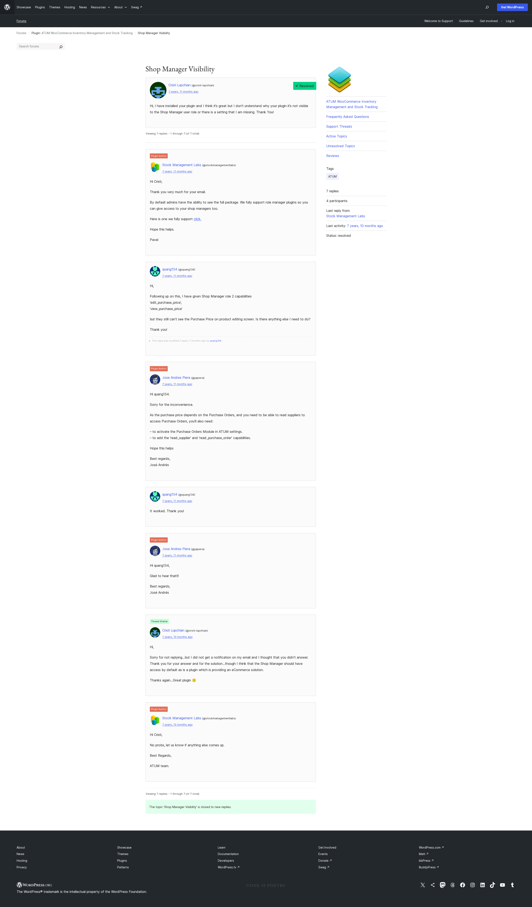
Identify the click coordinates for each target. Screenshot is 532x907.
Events (323, 854)
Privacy (22, 867)
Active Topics (336, 136)
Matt (424, 854)
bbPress (426, 860)
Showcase (124, 847)
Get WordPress (512, 7)
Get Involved (327, 847)
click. (197, 219)
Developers (226, 860)
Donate (325, 860)
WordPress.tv (229, 867)
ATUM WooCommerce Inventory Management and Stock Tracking (87, 33)
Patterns (123, 867)
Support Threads (339, 126)
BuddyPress (429, 867)
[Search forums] (61, 46)
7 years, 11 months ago (183, 91)
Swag (324, 867)
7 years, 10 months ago (177, 636)
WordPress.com (431, 847)
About (21, 847)
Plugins (122, 860)
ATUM (332, 176)
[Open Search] (487, 7)
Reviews (332, 156)
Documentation (228, 854)
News (20, 854)
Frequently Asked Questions (347, 117)
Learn (221, 847)
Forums (21, 21)
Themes (122, 854)
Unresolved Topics (340, 146)
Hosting (22, 860)
